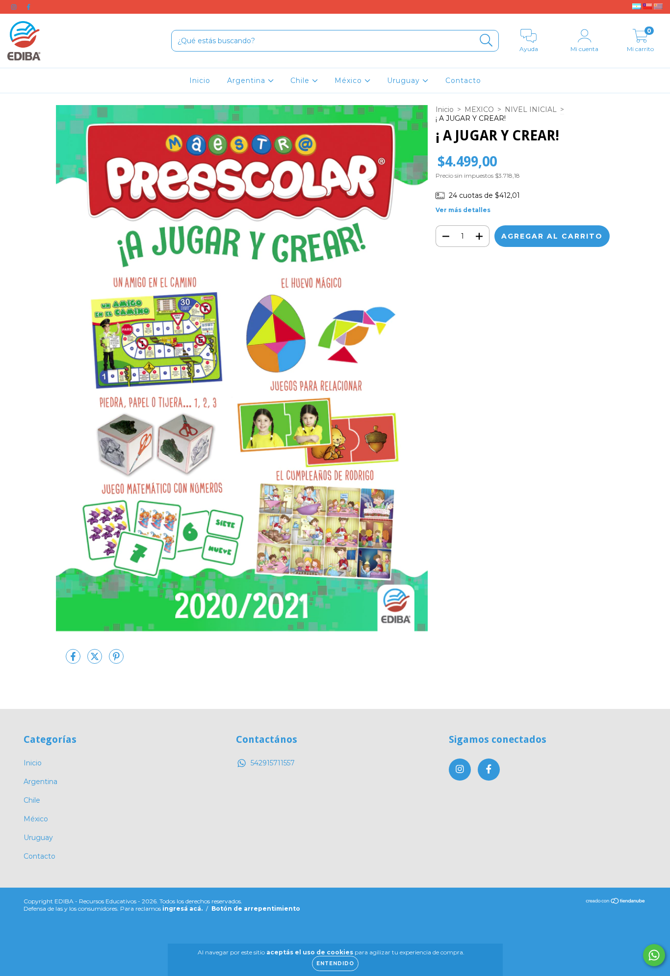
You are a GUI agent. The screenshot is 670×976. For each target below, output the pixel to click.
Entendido (335, 963)
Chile (301, 80)
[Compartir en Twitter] (95, 660)
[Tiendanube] (615, 902)
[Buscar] (486, 40)
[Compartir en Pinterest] (116, 660)
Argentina (247, 80)
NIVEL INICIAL (531, 109)
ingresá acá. (182, 908)
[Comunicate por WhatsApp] (654, 955)
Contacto (463, 80)
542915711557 (273, 763)
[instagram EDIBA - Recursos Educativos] (14, 6)
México (349, 80)
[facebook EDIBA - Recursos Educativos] (28, 6)
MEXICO (479, 109)
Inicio (199, 80)
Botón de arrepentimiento (255, 908)
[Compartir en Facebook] (74, 660)
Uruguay (404, 80)
